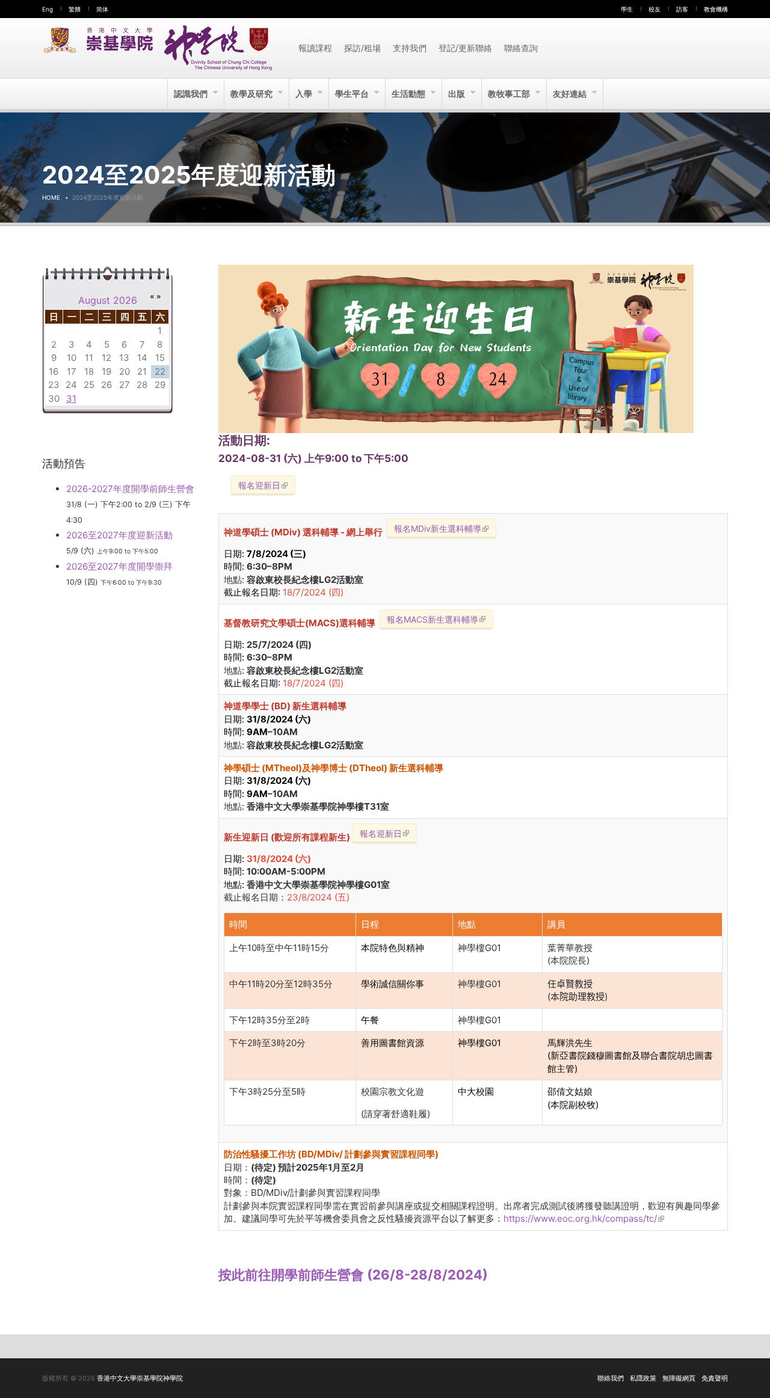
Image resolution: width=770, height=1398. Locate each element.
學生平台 (353, 93)
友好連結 (570, 93)
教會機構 (716, 9)
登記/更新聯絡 (465, 48)
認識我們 (191, 93)
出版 (457, 93)
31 (71, 398)
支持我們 (410, 48)
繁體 (75, 9)
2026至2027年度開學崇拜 (119, 566)
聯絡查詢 (521, 48)
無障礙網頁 (678, 1378)
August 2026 (107, 300)
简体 (102, 9)
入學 (304, 93)
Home (51, 197)
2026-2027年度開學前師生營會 (130, 488)
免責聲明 (714, 1378)
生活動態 (409, 93)
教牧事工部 (510, 93)
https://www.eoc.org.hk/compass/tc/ (584, 1218)
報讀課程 (315, 48)
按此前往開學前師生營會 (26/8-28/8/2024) (353, 1275)
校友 (654, 9)
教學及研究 (252, 93)
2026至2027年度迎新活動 (119, 535)
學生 (627, 9)
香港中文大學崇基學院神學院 (140, 1378)
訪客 (682, 9)
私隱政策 (643, 1378)
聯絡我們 (610, 1378)
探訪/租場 (362, 48)
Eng (47, 9)
